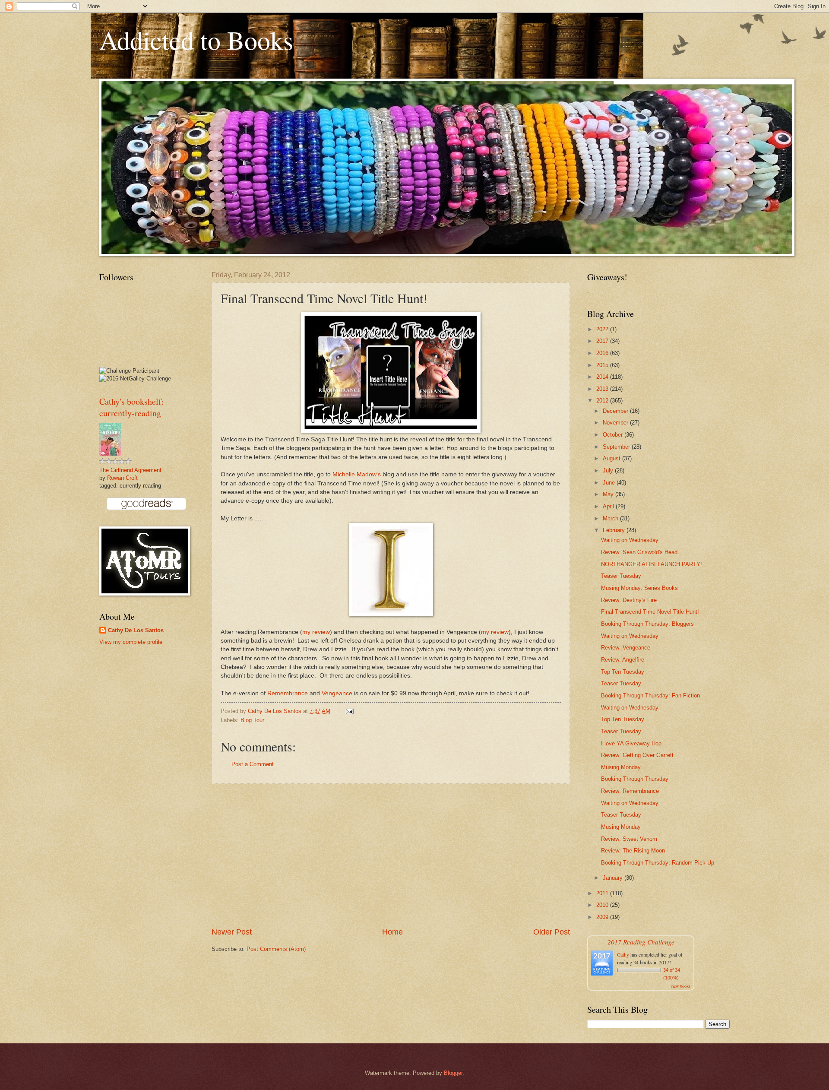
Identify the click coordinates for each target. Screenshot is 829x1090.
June (610, 482)
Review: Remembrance (630, 791)
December (616, 411)
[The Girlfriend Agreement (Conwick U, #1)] (110, 453)
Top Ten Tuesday (622, 672)
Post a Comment (252, 764)
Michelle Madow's (356, 474)
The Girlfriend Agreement (130, 470)
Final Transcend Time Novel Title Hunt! (650, 611)
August (612, 458)
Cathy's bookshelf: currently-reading (131, 407)
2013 (603, 389)
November (616, 422)
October (613, 434)
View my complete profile (130, 642)
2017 (603, 341)
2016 (603, 353)
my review (316, 632)
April (609, 506)
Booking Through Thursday (634, 779)
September (617, 447)
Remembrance (287, 693)
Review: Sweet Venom (629, 839)
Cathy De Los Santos (136, 630)
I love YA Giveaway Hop (631, 743)
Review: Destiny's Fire (629, 600)
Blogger (453, 1073)
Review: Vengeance (625, 647)
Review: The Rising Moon (633, 850)
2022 (603, 329)
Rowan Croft (122, 478)
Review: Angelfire (622, 659)
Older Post (551, 932)
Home (392, 932)
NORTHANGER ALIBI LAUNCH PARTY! (651, 564)
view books (680, 986)
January (613, 878)
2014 (603, 377)
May (609, 494)
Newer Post (232, 932)
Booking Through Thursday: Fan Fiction (650, 695)
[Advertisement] (390, 855)
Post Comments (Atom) (276, 949)
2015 (603, 365)
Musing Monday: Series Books (639, 588)
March (611, 518)
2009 (603, 917)
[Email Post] (349, 711)
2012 (603, 400)
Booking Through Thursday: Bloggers (647, 624)
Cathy (623, 954)
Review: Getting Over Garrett (637, 755)
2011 (603, 893)
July (609, 470)
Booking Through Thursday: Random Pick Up (657, 862)
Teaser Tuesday (621, 576)
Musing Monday (621, 767)
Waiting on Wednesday (629, 540)
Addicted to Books (196, 39)
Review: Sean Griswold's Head (639, 552)
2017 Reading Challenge (641, 941)
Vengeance (337, 693)
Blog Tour (252, 720)
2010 (603, 905)
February (614, 530)
